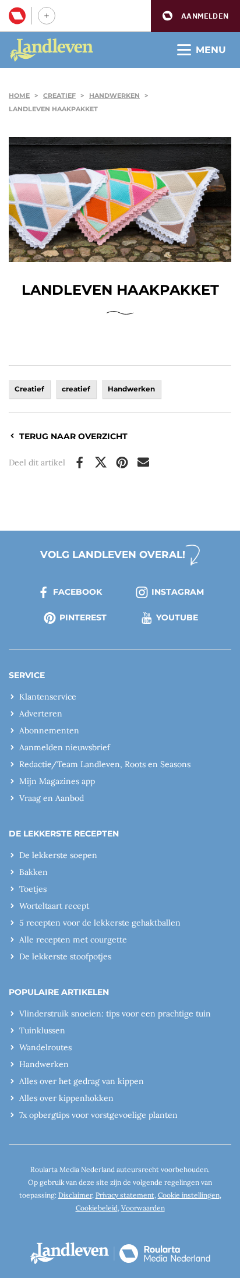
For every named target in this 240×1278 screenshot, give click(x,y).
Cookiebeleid (97, 1207)
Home (19, 95)
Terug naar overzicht (73, 436)
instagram (177, 592)
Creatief (59, 95)
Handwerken (114, 95)
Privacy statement (125, 1195)
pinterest (83, 617)
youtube (177, 617)
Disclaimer (75, 1195)
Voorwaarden (143, 1207)
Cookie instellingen (189, 1195)
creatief (76, 388)
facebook (77, 592)
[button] (195, 16)
